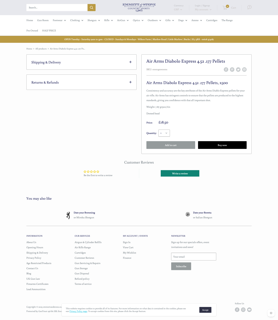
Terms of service (83, 283)
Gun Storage (81, 268)
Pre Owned (32, 30)
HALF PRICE (49, 30)
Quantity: (151, 133)
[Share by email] (244, 69)
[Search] (92, 7)
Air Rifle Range (83, 247)
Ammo (195, 20)
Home (29, 20)
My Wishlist (129, 252)
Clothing (75, 20)
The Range (227, 20)
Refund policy (82, 278)
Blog (28, 273)
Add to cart (170, 145)
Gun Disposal (82, 273)
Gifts (168, 20)
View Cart (128, 247)
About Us (31, 242)
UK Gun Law (33, 278)
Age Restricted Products (38, 263)
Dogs (181, 20)
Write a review (180, 173)
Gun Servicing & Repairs (87, 263)
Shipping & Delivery (37, 252)
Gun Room (43, 20)
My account (202, 9)
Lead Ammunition (36, 289)
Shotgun (92, 20)
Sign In (126, 242)
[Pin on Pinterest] (232, 69)
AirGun (121, 20)
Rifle (106, 20)
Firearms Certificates (37, 283)
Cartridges (211, 20)
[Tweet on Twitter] (238, 69)
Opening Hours (34, 247)
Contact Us (32, 268)
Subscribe (181, 266)
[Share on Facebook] (226, 69)
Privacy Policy (33, 257)
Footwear (57, 20)
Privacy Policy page (78, 311)
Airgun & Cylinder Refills (88, 242)
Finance (127, 257)
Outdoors (153, 20)
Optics (136, 20)
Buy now (222, 145)
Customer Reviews (84, 257)
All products (41, 48)
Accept (205, 309)
